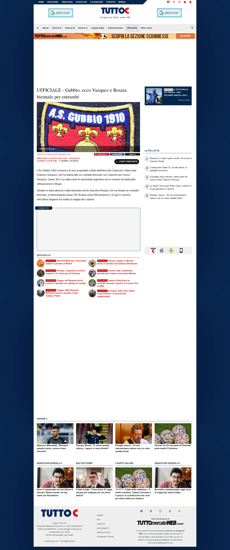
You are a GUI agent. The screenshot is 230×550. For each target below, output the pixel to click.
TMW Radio (67, 2)
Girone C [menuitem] (83, 28)
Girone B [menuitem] (70, 28)
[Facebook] (168, 2)
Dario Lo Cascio (47, 161)
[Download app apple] (185, 2)
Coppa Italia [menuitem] (97, 28)
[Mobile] (181, 250)
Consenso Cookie (105, 537)
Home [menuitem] (46, 28)
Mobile (100, 516)
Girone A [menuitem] (56, 28)
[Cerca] (192, 28)
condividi (116, 154)
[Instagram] (180, 2)
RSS (98, 520)
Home (41, 2)
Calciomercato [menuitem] (115, 28)
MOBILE (122, 2)
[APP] (153, 250)
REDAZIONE (52, 2)
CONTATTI (110, 2)
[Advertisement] (168, 378)
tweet (131, 154)
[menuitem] (37, 28)
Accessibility (103, 528)
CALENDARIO (96, 2)
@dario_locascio (69, 161)
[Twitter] (174, 2)
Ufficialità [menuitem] (132, 28)
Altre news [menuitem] (146, 28)
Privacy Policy (104, 532)
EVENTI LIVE (81, 2)
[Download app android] (190, 2)
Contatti (101, 524)
